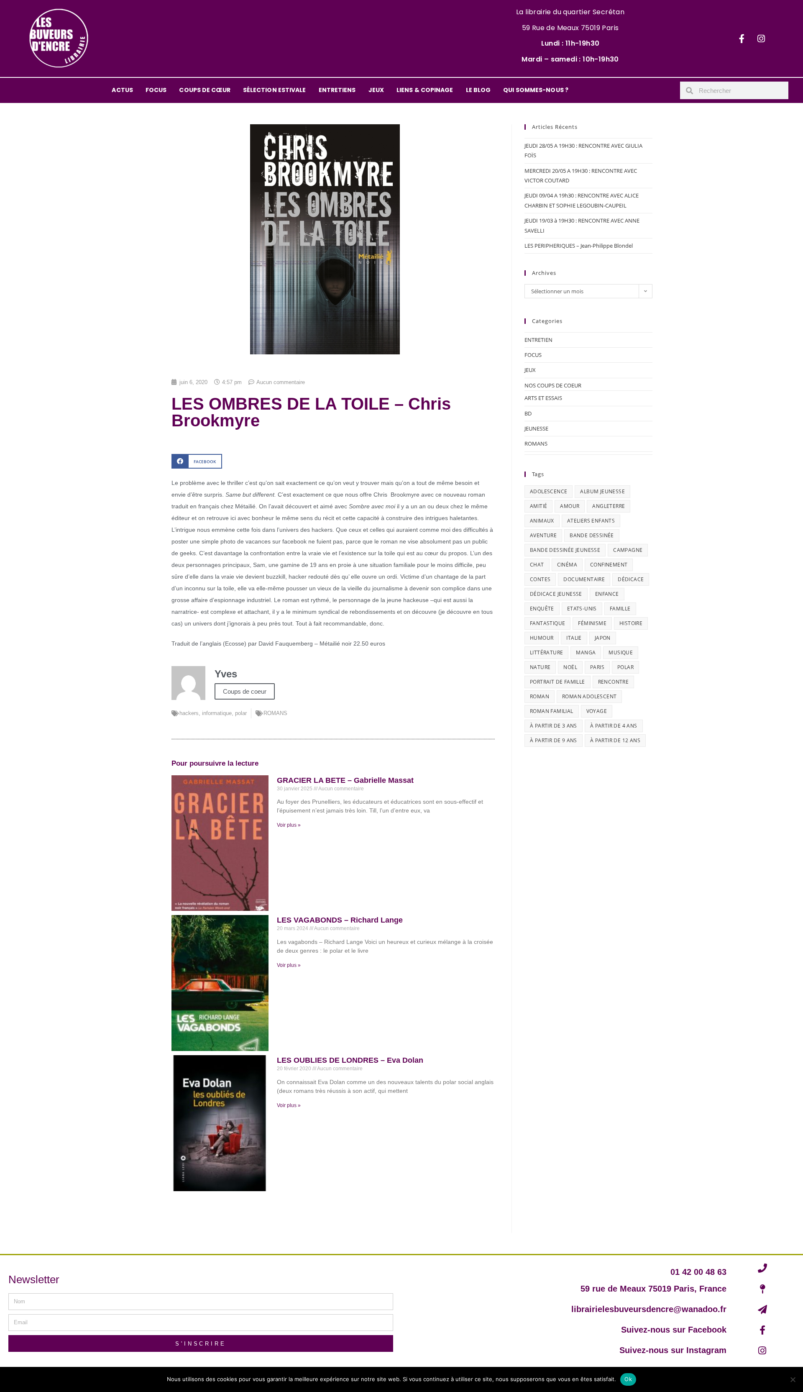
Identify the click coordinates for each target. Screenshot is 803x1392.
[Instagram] (761, 38)
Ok (628, 1379)
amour (569, 506)
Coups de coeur (244, 691)
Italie (573, 637)
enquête (542, 608)
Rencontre (613, 681)
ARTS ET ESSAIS (543, 398)
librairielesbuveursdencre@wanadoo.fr (648, 1309)
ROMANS (275, 713)
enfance (607, 593)
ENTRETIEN (538, 340)
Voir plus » (289, 825)
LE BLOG (478, 90)
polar (241, 713)
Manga (586, 652)
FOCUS (156, 90)
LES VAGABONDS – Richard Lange (340, 920)
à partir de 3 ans (553, 725)
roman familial (551, 711)
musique (621, 652)
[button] (196, 461)
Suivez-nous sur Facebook (673, 1329)
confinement (608, 564)
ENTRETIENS (337, 90)
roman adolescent (589, 696)
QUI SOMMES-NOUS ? (535, 90)
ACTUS (122, 90)
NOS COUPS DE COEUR (552, 385)
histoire (630, 623)
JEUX (376, 90)
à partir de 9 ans (553, 740)
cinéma (567, 564)
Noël (570, 667)
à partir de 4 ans (613, 725)
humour (541, 637)
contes (540, 579)
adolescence (548, 491)
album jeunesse (602, 491)
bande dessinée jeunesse (565, 550)
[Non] (792, 1379)
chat (537, 564)
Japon (603, 637)
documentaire (584, 579)
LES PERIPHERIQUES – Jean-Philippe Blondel (578, 245)
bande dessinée (592, 535)
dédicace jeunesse (556, 593)
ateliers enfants (591, 520)
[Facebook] (741, 38)
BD (528, 413)
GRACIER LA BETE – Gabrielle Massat (345, 780)
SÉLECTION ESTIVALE (274, 90)
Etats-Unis (582, 608)
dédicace (631, 579)
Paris (597, 667)
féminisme (592, 623)
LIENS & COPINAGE (424, 90)
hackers (189, 713)
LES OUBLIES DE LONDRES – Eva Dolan (350, 1060)
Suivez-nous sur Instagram (672, 1350)
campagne (627, 550)
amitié (538, 506)
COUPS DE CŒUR (204, 90)
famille (620, 608)
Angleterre (608, 506)
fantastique (547, 623)
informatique (217, 713)
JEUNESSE (536, 428)
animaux (542, 520)
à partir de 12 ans (615, 740)
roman (539, 696)
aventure (543, 535)
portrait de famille (557, 681)
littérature (546, 652)
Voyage (596, 711)
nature (540, 667)
